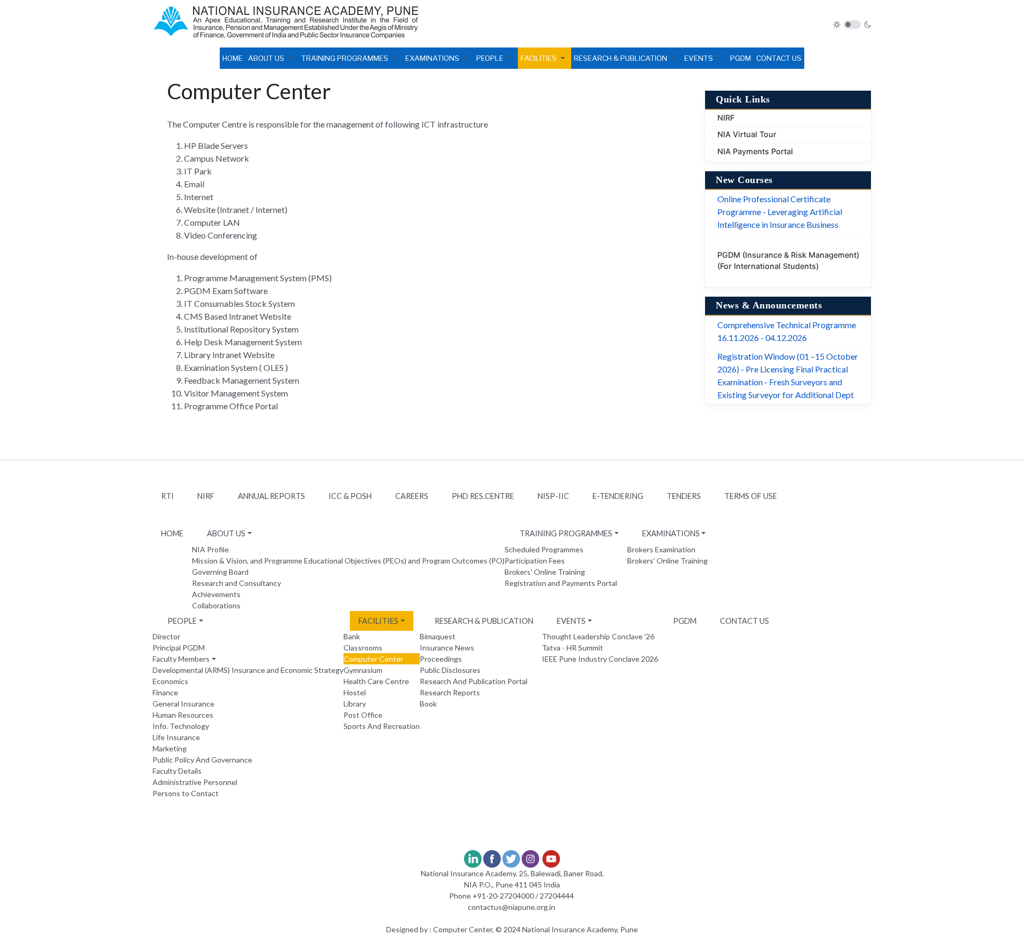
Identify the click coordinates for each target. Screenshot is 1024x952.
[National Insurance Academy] (286, 24)
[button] (272, 58)
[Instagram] (530, 857)
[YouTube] (551, 857)
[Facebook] (492, 857)
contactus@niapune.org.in (511, 906)
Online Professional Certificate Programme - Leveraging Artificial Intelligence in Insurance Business (779, 211)
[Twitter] (511, 857)
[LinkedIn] (473, 857)
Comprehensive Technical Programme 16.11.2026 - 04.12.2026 (786, 331)
